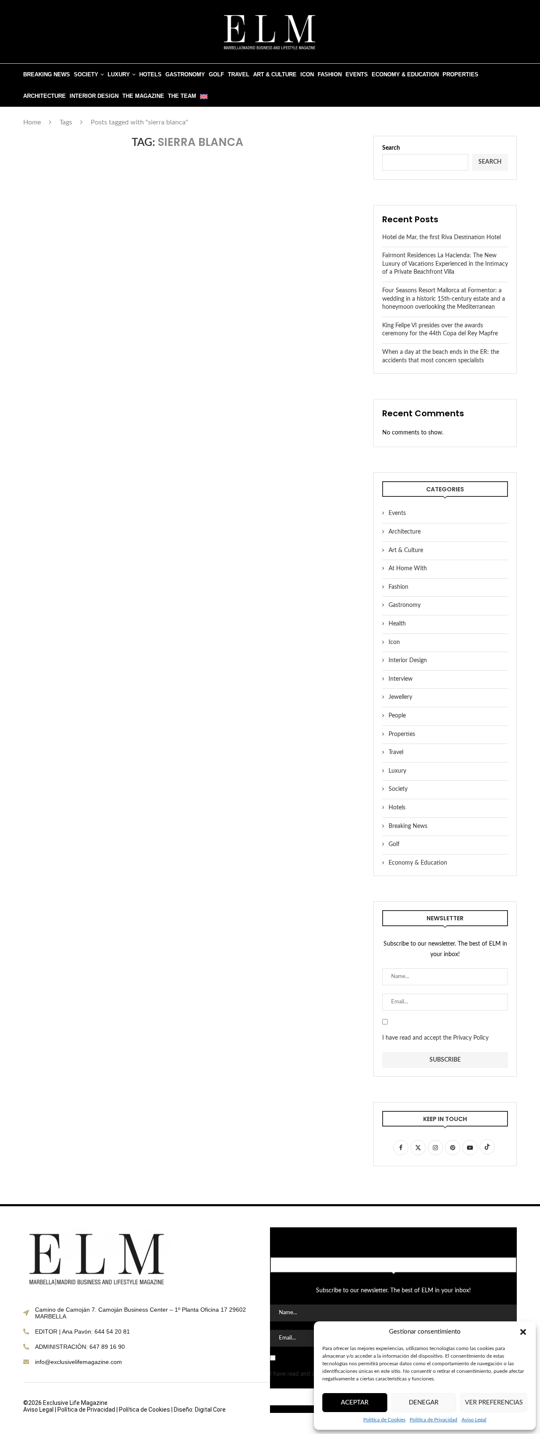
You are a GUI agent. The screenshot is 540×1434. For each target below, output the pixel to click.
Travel (238, 74)
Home (32, 122)
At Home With (408, 568)
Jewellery (400, 697)
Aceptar (354, 1402)
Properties (460, 74)
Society (86, 74)
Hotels (150, 74)
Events (357, 74)
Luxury (119, 74)
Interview (401, 679)
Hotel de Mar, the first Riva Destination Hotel (441, 237)
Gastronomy (185, 74)
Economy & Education (405, 74)
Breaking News (46, 74)
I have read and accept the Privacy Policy (435, 1038)
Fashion (330, 74)
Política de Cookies (384, 1419)
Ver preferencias (494, 1402)
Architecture (44, 96)
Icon (307, 74)
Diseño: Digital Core (200, 1409)
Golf (216, 74)
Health (397, 624)
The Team (182, 96)
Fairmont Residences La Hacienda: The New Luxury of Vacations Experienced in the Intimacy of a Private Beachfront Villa (445, 264)
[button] (523, 1332)
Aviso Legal (474, 1419)
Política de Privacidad (433, 1419)
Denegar (423, 1402)
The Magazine (143, 96)
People (397, 716)
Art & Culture (275, 74)
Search (391, 148)
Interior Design (94, 96)
